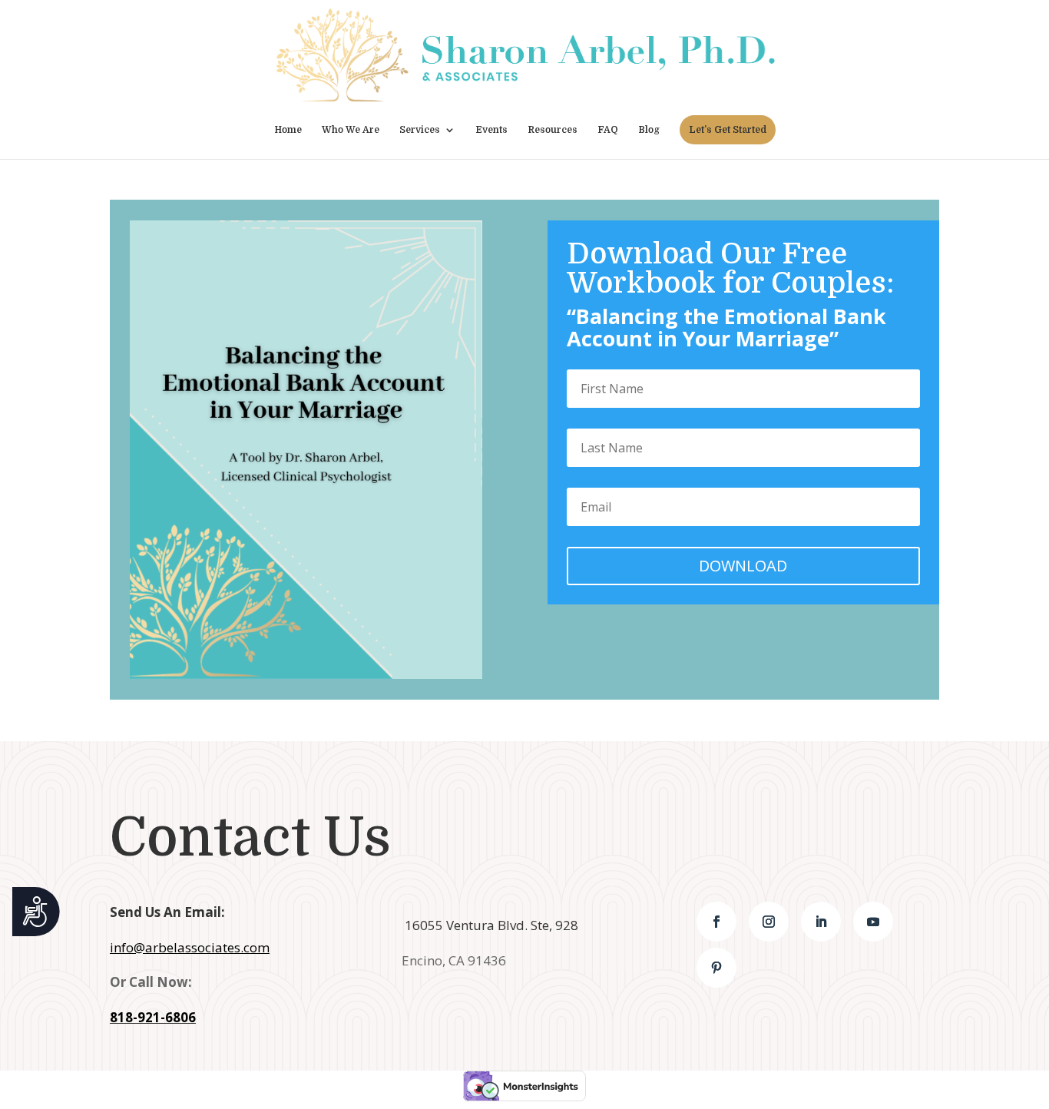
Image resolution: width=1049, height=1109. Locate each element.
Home (288, 129)
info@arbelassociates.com (190, 947)
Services (419, 129)
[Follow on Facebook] (716, 922)
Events (491, 129)
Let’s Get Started (727, 129)
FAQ (607, 129)
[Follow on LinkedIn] (821, 922)
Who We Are (350, 129)
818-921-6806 (153, 1017)
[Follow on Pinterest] (716, 968)
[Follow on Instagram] (769, 922)
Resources (552, 129)
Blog (649, 129)
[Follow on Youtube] (873, 922)
